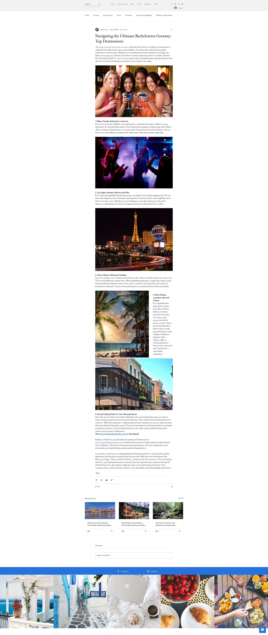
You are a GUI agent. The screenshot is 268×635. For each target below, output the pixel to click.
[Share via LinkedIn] (107, 480)
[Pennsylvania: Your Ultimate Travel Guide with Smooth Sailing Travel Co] (100, 510)
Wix (110, 631)
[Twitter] (182, 4)
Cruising (96, 15)
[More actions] (171, 29)
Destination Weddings (144, 15)
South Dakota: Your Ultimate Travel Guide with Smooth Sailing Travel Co (133, 524)
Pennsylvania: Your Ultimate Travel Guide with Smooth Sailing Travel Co (99, 524)
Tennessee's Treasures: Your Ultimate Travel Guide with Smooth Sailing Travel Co (165, 524)
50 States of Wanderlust (164, 15)
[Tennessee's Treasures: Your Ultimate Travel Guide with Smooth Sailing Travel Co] (168, 510)
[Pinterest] (179, 4)
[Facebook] (171, 4)
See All (181, 498)
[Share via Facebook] (96, 480)
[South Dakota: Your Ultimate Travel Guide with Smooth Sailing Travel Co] (134, 510)
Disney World (107, 15)
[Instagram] (175, 4)
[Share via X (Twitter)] (101, 480)
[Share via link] (112, 480)
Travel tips (128, 15)
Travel (87, 15)
